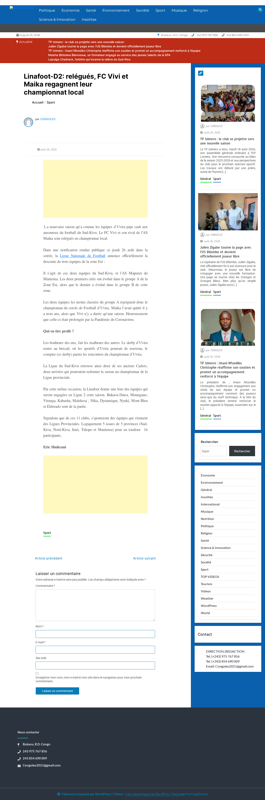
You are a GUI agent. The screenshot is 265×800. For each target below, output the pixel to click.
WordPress (209, 606)
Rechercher (209, 442)
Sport (160, 10)
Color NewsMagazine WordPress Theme (152, 794)
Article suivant (144, 558)
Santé (91, 10)
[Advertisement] (95, 189)
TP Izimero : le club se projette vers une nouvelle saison (86, 42)
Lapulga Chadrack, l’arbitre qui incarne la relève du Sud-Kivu (89, 59)
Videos (206, 591)
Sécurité (206, 555)
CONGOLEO (47, 119)
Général (206, 179)
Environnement (116, 10)
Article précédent (48, 558)
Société (142, 10)
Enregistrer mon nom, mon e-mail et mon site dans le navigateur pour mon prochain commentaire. (89, 679)
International (210, 504)
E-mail (40, 642)
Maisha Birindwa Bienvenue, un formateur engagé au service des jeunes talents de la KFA (109, 55)
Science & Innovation (57, 19)
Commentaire (45, 585)
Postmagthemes (197, 794)
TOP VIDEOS (210, 577)
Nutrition (207, 519)
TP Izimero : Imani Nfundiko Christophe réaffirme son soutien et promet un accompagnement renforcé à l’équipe (124, 50)
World (205, 613)
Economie (70, 10)
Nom (40, 626)
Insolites (89, 19)
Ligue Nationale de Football (83, 255)
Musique (179, 10)
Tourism (206, 584)
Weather (207, 598)
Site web (41, 658)
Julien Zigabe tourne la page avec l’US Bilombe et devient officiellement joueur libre (104, 46)
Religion (200, 10)
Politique (47, 10)
